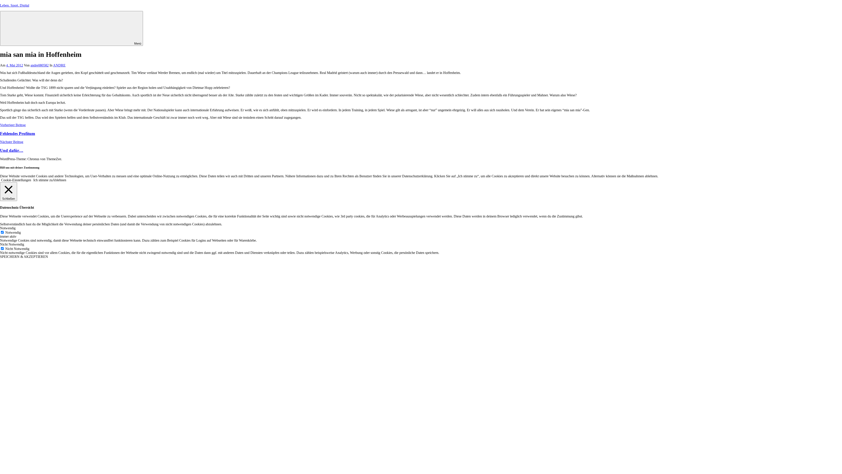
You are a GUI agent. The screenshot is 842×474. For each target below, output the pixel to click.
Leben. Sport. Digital (14, 5)
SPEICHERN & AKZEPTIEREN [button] (24, 257)
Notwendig (13, 232)
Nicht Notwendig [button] (12, 244)
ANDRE (59, 65)
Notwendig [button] (8, 228)
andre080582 (39, 65)
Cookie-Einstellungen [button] (16, 180)
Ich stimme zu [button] (43, 180)
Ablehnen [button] (59, 180)
